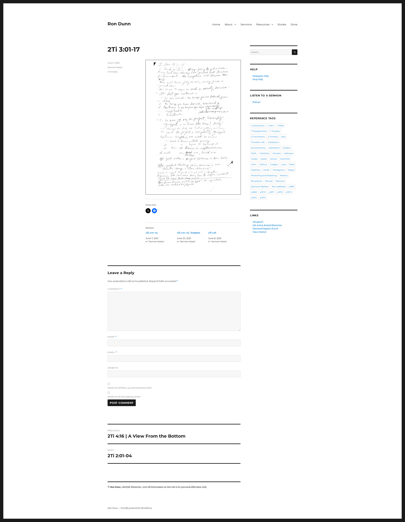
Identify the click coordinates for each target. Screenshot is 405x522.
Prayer (291, 170)
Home (216, 24)
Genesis (277, 153)
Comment (115, 289)
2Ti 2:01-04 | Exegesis (188, 232)
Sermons (246, 24)
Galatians (264, 153)
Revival (269, 181)
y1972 (280, 192)
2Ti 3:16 (212, 232)
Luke (283, 164)
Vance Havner (259, 232)
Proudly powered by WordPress (136, 508)
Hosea (254, 159)
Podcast (256, 102)
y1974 (254, 197)
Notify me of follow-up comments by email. (130, 387)
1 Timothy (275, 131)
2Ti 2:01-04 (152, 232)
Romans (280, 181)
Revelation (256, 181)
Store (294, 24)
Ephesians (274, 147)
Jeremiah (285, 159)
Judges (274, 164)
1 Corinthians (257, 125)
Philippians (279, 170)
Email (112, 352)
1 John (271, 125)
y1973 (289, 192)
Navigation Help (260, 76)
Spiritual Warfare (259, 186)
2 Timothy (113, 71)
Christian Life (258, 142)
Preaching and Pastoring (264, 175)
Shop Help (257, 79)
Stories (281, 24)
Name (112, 336)
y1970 (263, 192)
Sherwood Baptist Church (265, 228)
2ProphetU (257, 222)
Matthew (255, 170)
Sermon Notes (115, 67)
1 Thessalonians (259, 131)
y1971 (271, 192)
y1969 (254, 192)
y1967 (291, 186)
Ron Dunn (119, 23)
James (273, 159)
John (253, 164)
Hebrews (288, 153)
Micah (266, 170)
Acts (283, 136)
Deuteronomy (258, 147)
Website (113, 368)
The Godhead (279, 186)
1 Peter (280, 125)
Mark (291, 164)
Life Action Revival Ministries (267, 225)
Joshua (263, 164)
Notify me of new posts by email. (124, 396)
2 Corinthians (258, 136)
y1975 (262, 197)
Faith (253, 153)
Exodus (286, 147)
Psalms (283, 175)
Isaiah (264, 159)
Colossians (273, 142)
